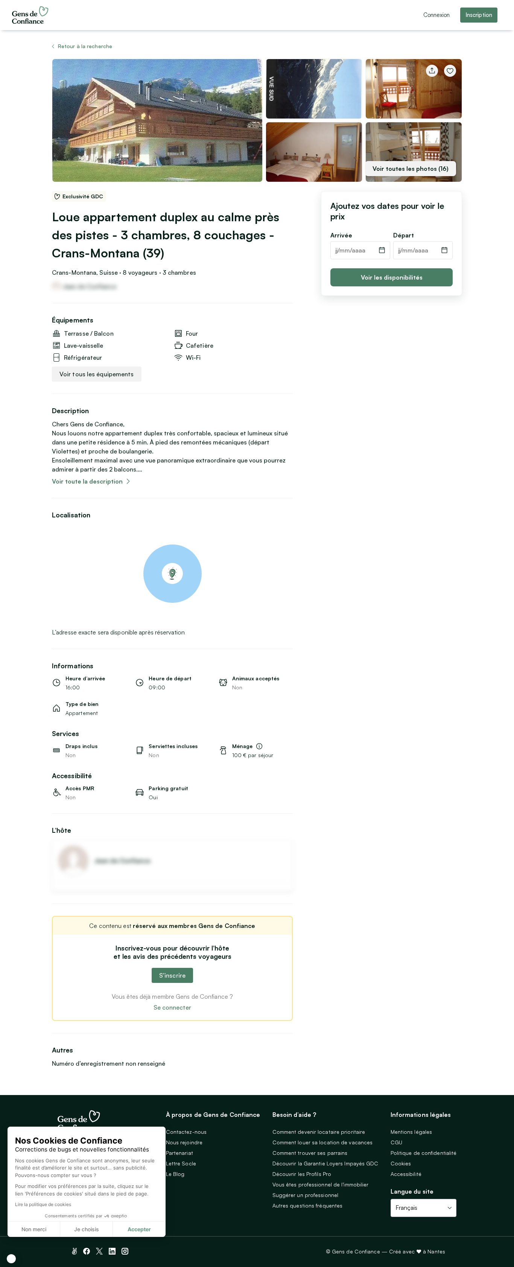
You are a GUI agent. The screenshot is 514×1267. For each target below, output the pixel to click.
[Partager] (432, 71)
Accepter (139, 1229)
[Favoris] (450, 71)
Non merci (33, 1229)
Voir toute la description (87, 481)
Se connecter (172, 1007)
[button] (11, 1258)
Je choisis (86, 1229)
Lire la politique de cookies (43, 1204)
